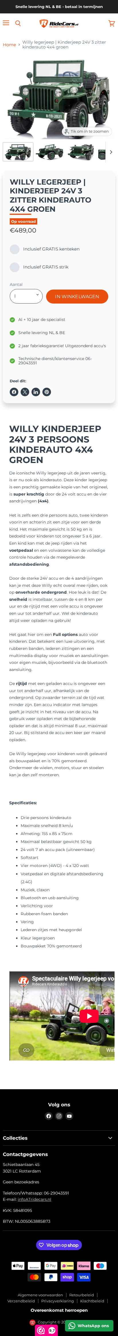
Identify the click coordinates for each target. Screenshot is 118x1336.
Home (9, 44)
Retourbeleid (81, 1295)
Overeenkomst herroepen (59, 1310)
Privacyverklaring (57, 1301)
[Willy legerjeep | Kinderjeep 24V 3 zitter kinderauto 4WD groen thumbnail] (18, 152)
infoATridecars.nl (34, 1199)
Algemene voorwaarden (40, 1295)
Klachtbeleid (92, 1301)
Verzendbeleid (21, 1301)
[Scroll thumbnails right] (110, 152)
